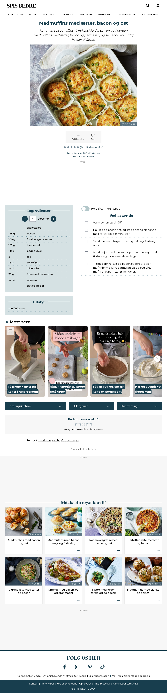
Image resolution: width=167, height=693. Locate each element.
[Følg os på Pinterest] (90, 667)
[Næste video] (157, 358)
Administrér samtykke (125, 683)
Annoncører (47, 683)
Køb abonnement (67, 683)
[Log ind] (158, 5)
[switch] (85, 208)
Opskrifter (15, 14)
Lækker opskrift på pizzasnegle (58, 440)
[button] (25, 361)
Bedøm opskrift (95, 147)
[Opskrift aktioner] (39, 550)
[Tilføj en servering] (53, 219)
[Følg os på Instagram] (77, 667)
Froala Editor (90, 449)
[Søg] (147, 5)
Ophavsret (85, 683)
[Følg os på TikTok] (102, 667)
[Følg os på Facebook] (64, 667)
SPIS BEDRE (21, 5)
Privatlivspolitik (102, 683)
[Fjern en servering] (25, 219)
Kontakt (33, 683)
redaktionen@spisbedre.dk (134, 676)
